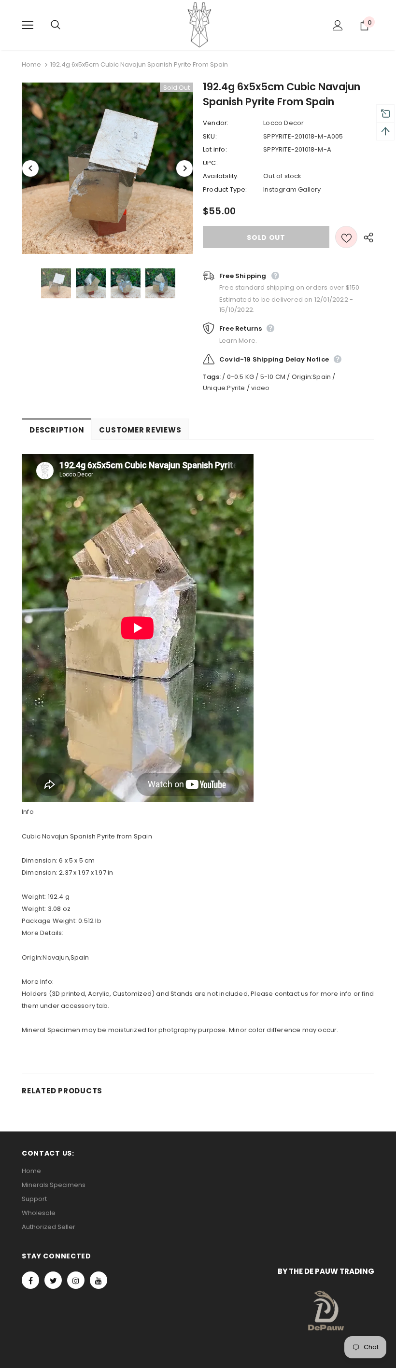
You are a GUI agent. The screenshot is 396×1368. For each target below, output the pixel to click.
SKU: (210, 136)
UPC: (210, 163)
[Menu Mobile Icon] (27, 25)
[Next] (184, 168)
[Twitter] (53, 1280)
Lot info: (215, 149)
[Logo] (199, 24)
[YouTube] (98, 1280)
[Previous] (30, 168)
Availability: (221, 176)
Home (31, 64)
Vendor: (215, 122)
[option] (107, 168)
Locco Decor (283, 122)
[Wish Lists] (346, 237)
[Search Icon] (65, 25)
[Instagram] (76, 1280)
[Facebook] (30, 1280)
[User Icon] (338, 25)
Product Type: (225, 189)
